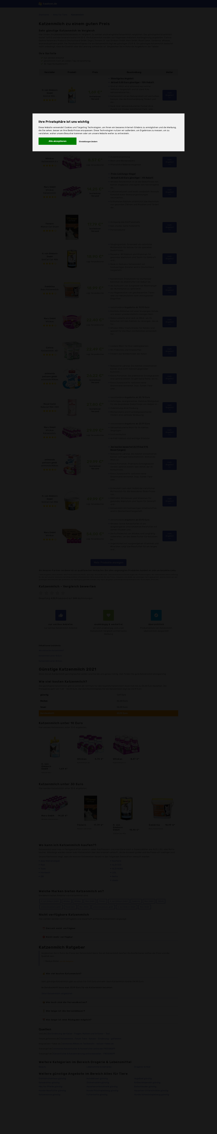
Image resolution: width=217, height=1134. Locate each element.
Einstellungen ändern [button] (88, 141)
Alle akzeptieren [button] (57, 141)
